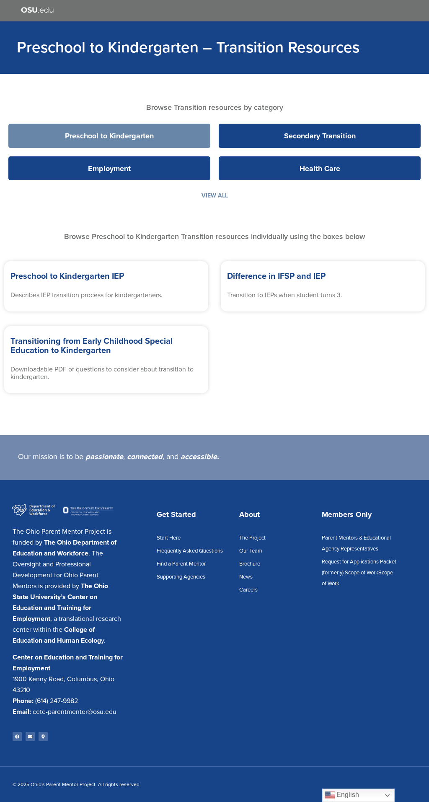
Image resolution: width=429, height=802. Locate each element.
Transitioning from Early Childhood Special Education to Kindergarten (91, 346)
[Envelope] (30, 736)
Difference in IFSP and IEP (276, 276)
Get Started (176, 514)
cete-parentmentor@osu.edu (74, 712)
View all (215, 195)
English (347, 794)
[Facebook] (17, 736)
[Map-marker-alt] (43, 736)
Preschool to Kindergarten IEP (67, 276)
